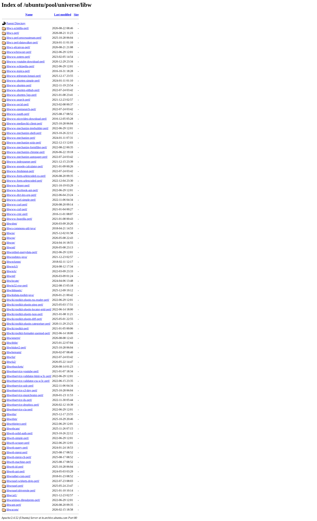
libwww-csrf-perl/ (16, 209)
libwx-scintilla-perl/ (17, 28)
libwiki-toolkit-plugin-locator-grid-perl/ (28, 309)
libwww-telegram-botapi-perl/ (23, 75)
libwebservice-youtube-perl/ (22, 371)
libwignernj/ (13, 338)
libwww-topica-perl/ (18, 71)
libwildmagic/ (14, 290)
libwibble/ (12, 342)
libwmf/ (10, 276)
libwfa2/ (11, 361)
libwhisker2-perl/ (16, 347)
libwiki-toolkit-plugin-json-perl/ (24, 314)
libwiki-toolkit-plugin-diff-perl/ (24, 318)
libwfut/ (10, 357)
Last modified (62, 14)
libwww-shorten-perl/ (18, 85)
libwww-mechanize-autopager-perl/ (27, 156)
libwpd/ (10, 247)
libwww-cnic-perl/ (17, 214)
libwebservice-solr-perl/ (20, 385)
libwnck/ (11, 271)
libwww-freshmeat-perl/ (20, 171)
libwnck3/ (12, 266)
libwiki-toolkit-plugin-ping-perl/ (24, 304)
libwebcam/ (13, 428)
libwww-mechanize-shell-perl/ (23, 133)
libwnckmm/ (13, 261)
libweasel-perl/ (14, 485)
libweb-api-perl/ (15, 471)
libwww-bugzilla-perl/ (19, 218)
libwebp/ (11, 414)
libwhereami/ (13, 352)
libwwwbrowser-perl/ (18, 52)
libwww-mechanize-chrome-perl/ (25, 152)
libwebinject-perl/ (16, 423)
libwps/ (10, 233)
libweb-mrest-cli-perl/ (18, 457)
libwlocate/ (12, 280)
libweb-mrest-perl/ (17, 452)
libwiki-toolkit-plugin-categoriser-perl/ (28, 323)
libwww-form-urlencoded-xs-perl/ (26, 175)
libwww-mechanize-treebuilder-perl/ (27, 128)
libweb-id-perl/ (14, 466)
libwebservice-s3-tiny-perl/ (21, 390)
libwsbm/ (11, 223)
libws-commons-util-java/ (21, 228)
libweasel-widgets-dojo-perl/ (22, 481)
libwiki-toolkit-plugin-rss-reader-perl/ (27, 299)
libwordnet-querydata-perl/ (21, 252)
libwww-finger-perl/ (18, 185)
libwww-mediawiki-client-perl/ (24, 123)
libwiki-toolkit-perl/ (17, 328)
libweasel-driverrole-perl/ (20, 490)
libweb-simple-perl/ (17, 438)
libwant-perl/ (13, 504)
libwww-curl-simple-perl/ (21, 199)
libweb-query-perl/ (17, 447)
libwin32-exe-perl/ (17, 285)
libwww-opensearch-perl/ (21, 109)
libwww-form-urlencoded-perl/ (24, 180)
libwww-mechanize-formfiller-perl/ (26, 147)
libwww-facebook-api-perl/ (22, 190)
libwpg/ (10, 237)
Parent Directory (15, 23)
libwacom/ (12, 509)
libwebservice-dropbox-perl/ (22, 404)
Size (76, 14)
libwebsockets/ (14, 366)
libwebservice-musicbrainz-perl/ (24, 395)
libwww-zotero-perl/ (18, 56)
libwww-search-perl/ (18, 99)
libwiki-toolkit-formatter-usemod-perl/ (28, 333)
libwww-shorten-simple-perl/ (23, 80)
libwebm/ (11, 419)
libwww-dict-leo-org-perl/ (21, 195)
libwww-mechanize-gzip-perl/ (23, 142)
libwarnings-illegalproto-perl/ (23, 500)
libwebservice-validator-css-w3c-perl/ (28, 380)
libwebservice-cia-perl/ (19, 409)
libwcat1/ (11, 495)
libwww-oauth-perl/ (17, 113)
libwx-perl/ (12, 32)
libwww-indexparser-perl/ (21, 161)
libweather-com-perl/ (18, 476)
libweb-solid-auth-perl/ (19, 433)
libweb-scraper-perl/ (18, 442)
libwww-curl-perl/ (16, 204)
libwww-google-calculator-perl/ (24, 166)
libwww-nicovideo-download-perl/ (26, 118)
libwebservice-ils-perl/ (19, 399)
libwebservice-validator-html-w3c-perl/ (28, 376)
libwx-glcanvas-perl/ (18, 47)
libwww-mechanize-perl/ (20, 137)
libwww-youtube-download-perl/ (25, 61)
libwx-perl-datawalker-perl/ (22, 42)
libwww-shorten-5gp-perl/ (21, 94)
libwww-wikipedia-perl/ (20, 66)
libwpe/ (10, 242)
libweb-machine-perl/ (18, 461)
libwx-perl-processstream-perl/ (23, 37)
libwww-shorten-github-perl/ (23, 90)
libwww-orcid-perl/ (17, 104)
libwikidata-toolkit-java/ (20, 295)
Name (29, 14)
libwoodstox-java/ (16, 256)
